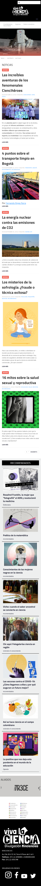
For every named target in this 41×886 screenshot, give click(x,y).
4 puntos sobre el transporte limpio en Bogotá (18, 158)
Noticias (5, 70)
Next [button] (39, 44)
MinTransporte (13, 815)
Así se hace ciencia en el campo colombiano (18, 723)
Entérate (10, 58)
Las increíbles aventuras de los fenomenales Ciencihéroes (15, 82)
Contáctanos (7, 24)
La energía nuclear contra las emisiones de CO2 (18, 222)
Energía (27, 232)
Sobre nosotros (28, 24)
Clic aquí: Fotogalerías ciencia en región (19, 645)
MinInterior (23, 805)
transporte (28, 168)
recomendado (16, 169)
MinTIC (23, 808)
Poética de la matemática (15, 535)
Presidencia (12, 803)
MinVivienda (13, 817)
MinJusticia (12, 806)
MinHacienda (13, 808)
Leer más (5, 142)
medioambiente (6, 169)
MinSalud (23, 817)
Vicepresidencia (13, 805)
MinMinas (12, 810)
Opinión (6, 769)
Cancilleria (23, 806)
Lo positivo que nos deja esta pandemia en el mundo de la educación (17, 762)
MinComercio (13, 812)
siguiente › (34, 452)
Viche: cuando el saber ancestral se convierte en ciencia (19, 608)
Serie (33, 95)
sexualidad (24, 387)
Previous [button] (2, 44)
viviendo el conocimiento (12, 651)
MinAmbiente (13, 813)
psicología (24, 297)
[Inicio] (20, 11)
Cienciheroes (27, 95)
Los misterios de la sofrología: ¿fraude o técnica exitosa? (18, 287)
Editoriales (7, 505)
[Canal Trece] (13, 787)
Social (4, 96)
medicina (4, 298)
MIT (31, 232)
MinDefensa (24, 803)
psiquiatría (31, 297)
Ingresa (17, 24)
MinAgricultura (24, 812)
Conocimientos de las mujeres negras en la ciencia (18, 571)
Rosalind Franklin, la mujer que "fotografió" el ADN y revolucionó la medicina (19, 498)
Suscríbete (7, 25)
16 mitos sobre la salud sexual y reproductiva (20, 380)
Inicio (2, 58)
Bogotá (35, 168)
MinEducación (24, 813)
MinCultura (23, 810)
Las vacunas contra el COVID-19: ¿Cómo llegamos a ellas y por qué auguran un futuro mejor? (19, 684)
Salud (30, 387)
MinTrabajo (24, 815)
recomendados (8, 539)
